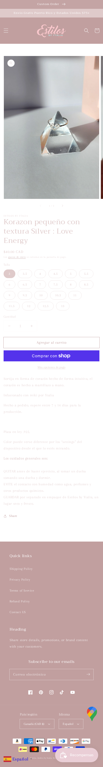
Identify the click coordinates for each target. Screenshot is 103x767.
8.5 (86, 284)
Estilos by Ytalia (45, 758)
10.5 (58, 295)
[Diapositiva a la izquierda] (40, 205)
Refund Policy (20, 601)
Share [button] (13, 516)
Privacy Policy (20, 579)
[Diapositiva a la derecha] (62, 205)
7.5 (55, 284)
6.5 (25, 284)
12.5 (46, 306)
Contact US (18, 612)
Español (68, 724)
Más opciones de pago (51, 367)
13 (62, 306)
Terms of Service (22, 590)
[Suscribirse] (88, 674)
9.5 (25, 295)
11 (75, 295)
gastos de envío (17, 257)
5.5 (86, 273)
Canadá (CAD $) (34, 724)
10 (41, 295)
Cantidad (10, 316)
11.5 (12, 306)
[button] (6, 30)
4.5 (55, 273)
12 (28, 306)
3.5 (25, 273)
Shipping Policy (21, 569)
